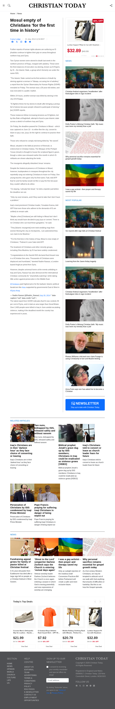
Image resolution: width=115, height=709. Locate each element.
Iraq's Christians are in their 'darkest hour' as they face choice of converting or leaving (21, 450)
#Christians (14, 284)
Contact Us (30, 695)
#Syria (12, 291)
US (8, 683)
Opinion (10, 669)
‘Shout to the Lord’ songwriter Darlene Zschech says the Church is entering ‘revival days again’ (44, 564)
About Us (29, 667)
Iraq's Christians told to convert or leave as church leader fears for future (92, 450)
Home (12, 14)
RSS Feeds (29, 689)
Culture (11, 677)
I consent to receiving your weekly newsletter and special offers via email (58, 671)
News (19, 14)
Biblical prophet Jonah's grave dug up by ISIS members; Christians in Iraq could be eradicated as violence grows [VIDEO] (69, 454)
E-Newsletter (31, 692)
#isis (24, 287)
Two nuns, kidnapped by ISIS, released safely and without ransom (44, 429)
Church (11, 675)
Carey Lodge (15, 39)
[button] (3, 6)
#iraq (18, 291)
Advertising (30, 675)
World (10, 672)
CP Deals (84, 55)
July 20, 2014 (45, 295)
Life (9, 680)
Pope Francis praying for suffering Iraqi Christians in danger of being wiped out (45, 510)
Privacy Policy (57, 693)
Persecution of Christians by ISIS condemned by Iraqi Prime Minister (20, 509)
